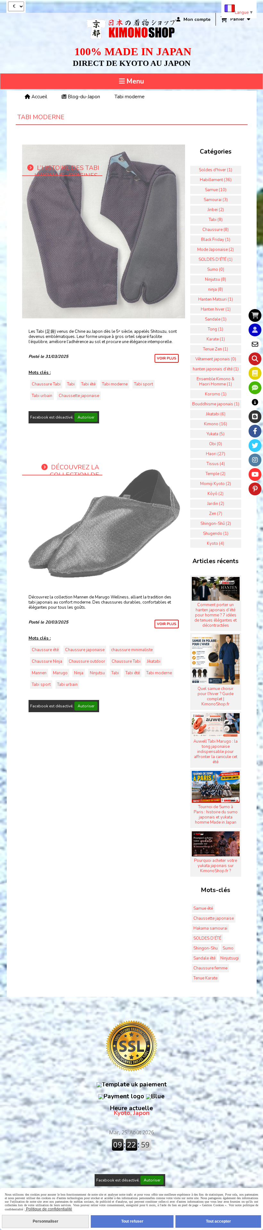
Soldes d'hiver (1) (215, 170)
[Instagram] (255, 460)
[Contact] (255, 344)
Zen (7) (215, 514)
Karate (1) (216, 339)
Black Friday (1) (215, 240)
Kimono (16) (215, 424)
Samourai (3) (216, 200)
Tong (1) (215, 329)
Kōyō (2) (216, 494)
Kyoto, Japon (131, 1110)
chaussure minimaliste (132, 650)
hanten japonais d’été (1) (216, 369)
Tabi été (88, 384)
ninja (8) (215, 289)
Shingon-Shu (205, 948)
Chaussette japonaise (79, 396)
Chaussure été (45, 650)
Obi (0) (215, 444)
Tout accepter (218, 1221)
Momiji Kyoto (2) (215, 484)
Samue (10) (215, 190)
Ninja (78, 673)
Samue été (203, 908)
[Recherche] (255, 358)
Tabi (71, 384)
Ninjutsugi (229, 958)
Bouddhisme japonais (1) (215, 404)
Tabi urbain (42, 396)
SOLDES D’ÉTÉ (207, 938)
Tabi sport (143, 384)
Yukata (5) (216, 434)
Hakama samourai (210, 928)
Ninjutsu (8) (215, 279)
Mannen (39, 673)
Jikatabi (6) (215, 414)
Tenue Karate (205, 978)
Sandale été (204, 958)
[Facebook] (255, 431)
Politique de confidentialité (48, 1209)
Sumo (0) (215, 269)
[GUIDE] (255, 402)
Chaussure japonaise (85, 650)
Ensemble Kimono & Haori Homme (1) (215, 381)
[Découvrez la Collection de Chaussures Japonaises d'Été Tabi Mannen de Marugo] (103, 514)
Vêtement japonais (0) (215, 359)
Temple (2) (215, 474)
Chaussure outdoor (87, 661)
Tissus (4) (216, 464)
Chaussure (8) (215, 230)
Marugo (60, 673)
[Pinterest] (255, 488)
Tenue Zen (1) (215, 349)
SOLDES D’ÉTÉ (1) (216, 259)
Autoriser (86, 417)
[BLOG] (255, 416)
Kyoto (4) (215, 543)
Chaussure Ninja (47, 661)
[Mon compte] (255, 329)
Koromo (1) (215, 394)
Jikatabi (153, 661)
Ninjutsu (97, 673)
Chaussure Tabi (46, 384)
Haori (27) (215, 454)
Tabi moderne (115, 384)
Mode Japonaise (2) (215, 249)
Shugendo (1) (215, 533)
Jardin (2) (215, 504)
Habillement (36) (216, 180)
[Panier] (255, 315)
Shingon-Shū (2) (215, 524)
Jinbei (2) (216, 210)
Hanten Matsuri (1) (215, 299)
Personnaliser (45, 1221)
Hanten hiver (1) (216, 309)
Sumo (228, 948)
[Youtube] (255, 474)
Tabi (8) (216, 220)
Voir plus (166, 358)
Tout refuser (132, 1221)
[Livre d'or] (255, 373)
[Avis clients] (255, 387)
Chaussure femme (210, 968)
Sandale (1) (215, 319)
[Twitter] (255, 445)
